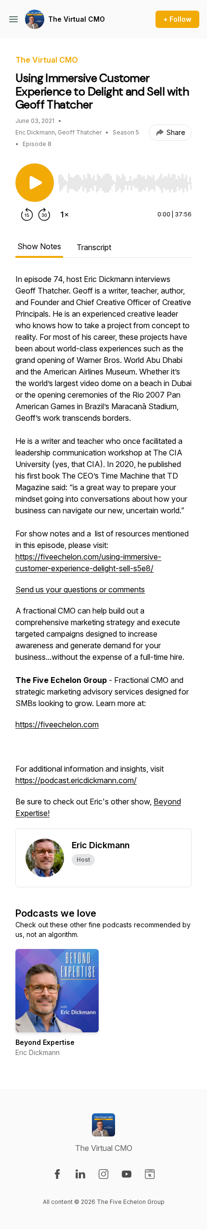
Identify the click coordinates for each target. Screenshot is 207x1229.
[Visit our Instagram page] (103, 1174)
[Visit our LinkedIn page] (80, 1174)
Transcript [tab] (94, 247)
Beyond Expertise (45, 1042)
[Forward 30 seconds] (44, 214)
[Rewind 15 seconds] (27, 214)
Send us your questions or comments (80, 589)
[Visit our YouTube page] (126, 1174)
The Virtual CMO (76, 19)
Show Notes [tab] (39, 246)
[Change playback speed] (64, 214)
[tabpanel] (103, 550)
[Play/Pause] (34, 182)
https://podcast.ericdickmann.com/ (76, 780)
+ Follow (177, 19)
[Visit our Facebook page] (57, 1174)
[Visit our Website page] (150, 1174)
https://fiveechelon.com (57, 724)
